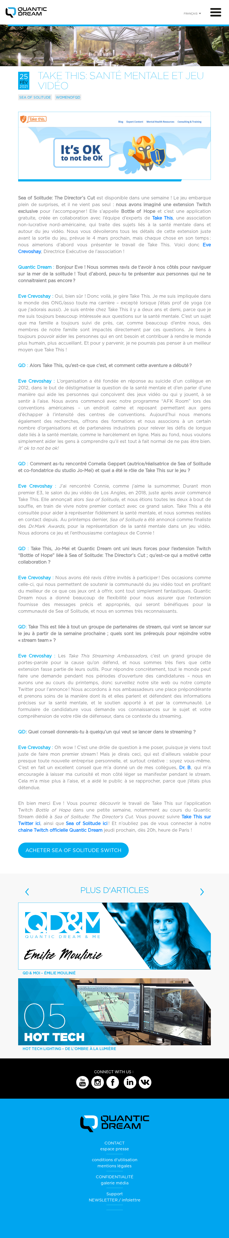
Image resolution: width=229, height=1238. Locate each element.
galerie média (114, 1182)
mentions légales (114, 1165)
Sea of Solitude (35, 97)
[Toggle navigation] (216, 12)
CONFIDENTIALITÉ (114, 1176)
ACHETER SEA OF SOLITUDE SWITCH (73, 850)
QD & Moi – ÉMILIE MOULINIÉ (49, 973)
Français (190, 13)
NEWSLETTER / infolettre (114, 1200)
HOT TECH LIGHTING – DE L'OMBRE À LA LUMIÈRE (69, 1048)
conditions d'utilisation (114, 1159)
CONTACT (114, 1143)
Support (114, 1193)
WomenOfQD (68, 97)
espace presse (114, 1148)
